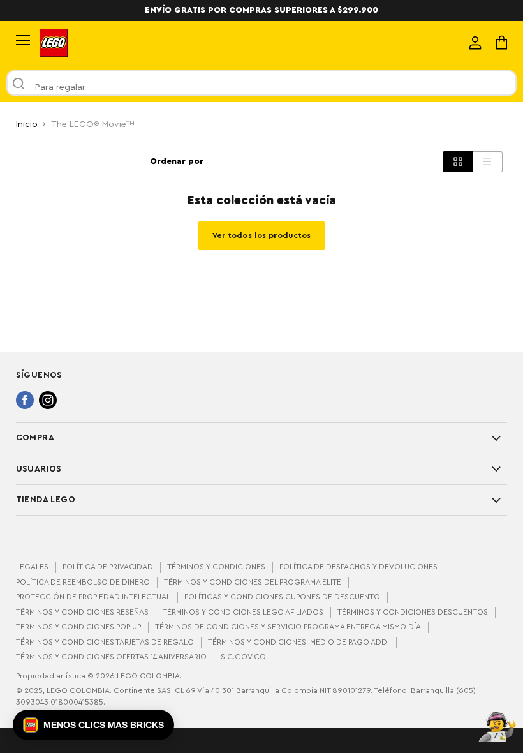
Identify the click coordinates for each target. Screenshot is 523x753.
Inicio (27, 124)
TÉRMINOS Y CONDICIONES (216, 566)
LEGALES (32, 566)
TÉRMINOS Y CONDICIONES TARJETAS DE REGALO (105, 642)
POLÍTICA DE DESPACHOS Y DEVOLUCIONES (358, 566)
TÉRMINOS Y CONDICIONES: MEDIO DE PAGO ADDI (298, 642)
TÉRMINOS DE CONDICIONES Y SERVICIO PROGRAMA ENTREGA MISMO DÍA (288, 626)
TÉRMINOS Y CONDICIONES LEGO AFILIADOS (243, 612)
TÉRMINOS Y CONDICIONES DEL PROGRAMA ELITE (252, 582)
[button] (93, 725)
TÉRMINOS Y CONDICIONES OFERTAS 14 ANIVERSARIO (111, 656)
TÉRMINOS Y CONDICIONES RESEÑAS (82, 612)
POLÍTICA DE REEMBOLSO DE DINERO (83, 582)
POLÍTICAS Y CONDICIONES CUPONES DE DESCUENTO (282, 596)
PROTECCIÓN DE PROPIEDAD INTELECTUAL (93, 596)
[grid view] (458, 161)
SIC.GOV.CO (243, 656)
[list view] (488, 161)
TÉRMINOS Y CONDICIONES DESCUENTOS (412, 612)
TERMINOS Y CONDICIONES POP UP (78, 626)
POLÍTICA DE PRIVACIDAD (108, 566)
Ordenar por (176, 161)
